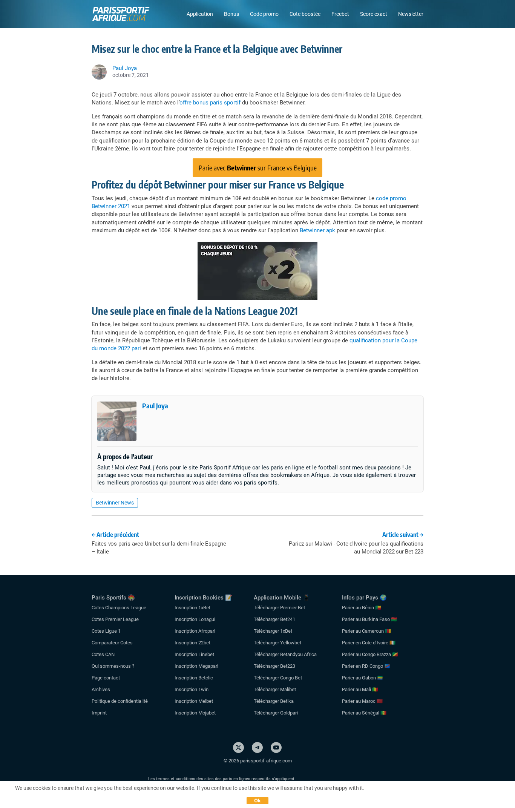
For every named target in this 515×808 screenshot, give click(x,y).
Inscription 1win (191, 689)
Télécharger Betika (274, 701)
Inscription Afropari (195, 631)
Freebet (340, 14)
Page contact (106, 678)
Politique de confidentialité (120, 701)
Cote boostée (305, 14)
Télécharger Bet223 (274, 666)
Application (200, 14)
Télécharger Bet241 (274, 619)
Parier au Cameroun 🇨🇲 (366, 631)
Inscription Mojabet (195, 713)
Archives (101, 689)
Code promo (264, 14)
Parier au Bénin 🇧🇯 (361, 607)
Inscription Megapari (196, 666)
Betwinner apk (317, 230)
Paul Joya (155, 405)
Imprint (99, 713)
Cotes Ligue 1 (106, 631)
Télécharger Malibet (275, 689)
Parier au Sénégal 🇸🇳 (364, 713)
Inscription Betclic (194, 678)
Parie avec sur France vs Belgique (258, 167)
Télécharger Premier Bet (279, 607)
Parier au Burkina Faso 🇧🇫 (369, 619)
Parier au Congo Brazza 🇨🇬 (370, 654)
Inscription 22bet (192, 642)
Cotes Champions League (119, 607)
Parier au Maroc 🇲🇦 (362, 701)
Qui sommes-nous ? (113, 666)
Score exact (373, 14)
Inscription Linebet (194, 654)
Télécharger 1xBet (273, 631)
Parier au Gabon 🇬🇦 (362, 678)
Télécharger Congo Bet (278, 678)
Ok (257, 800)
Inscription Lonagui (195, 619)
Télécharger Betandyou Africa (285, 654)
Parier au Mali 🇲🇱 (360, 689)
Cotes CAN (103, 654)
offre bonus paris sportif (210, 102)
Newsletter (410, 14)
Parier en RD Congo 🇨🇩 (366, 666)
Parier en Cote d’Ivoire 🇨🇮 (368, 642)
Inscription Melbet (194, 701)
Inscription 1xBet (192, 607)
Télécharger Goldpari (276, 713)
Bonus (231, 14)
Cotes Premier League (115, 619)
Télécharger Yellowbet (277, 642)
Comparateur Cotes (112, 642)
